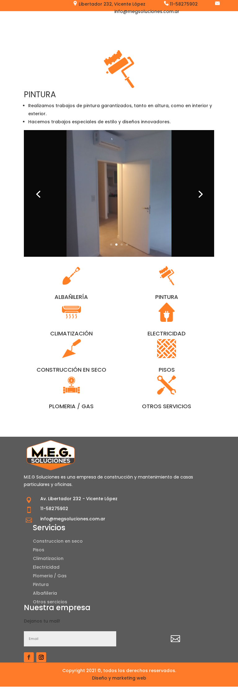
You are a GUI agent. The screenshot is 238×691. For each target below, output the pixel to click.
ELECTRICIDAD (167, 333)
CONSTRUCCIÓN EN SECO (71, 370)
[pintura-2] (119, 255)
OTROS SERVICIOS (166, 406)
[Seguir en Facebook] (29, 657)
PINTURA (166, 297)
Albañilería (71, 297)
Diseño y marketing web (119, 678)
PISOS (167, 370)
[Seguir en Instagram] (41, 657)
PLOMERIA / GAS (71, 406)
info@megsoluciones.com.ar (72, 519)
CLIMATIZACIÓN (71, 333)
